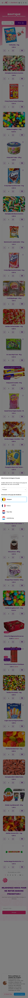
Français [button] (4, 489)
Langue (3, 487)
